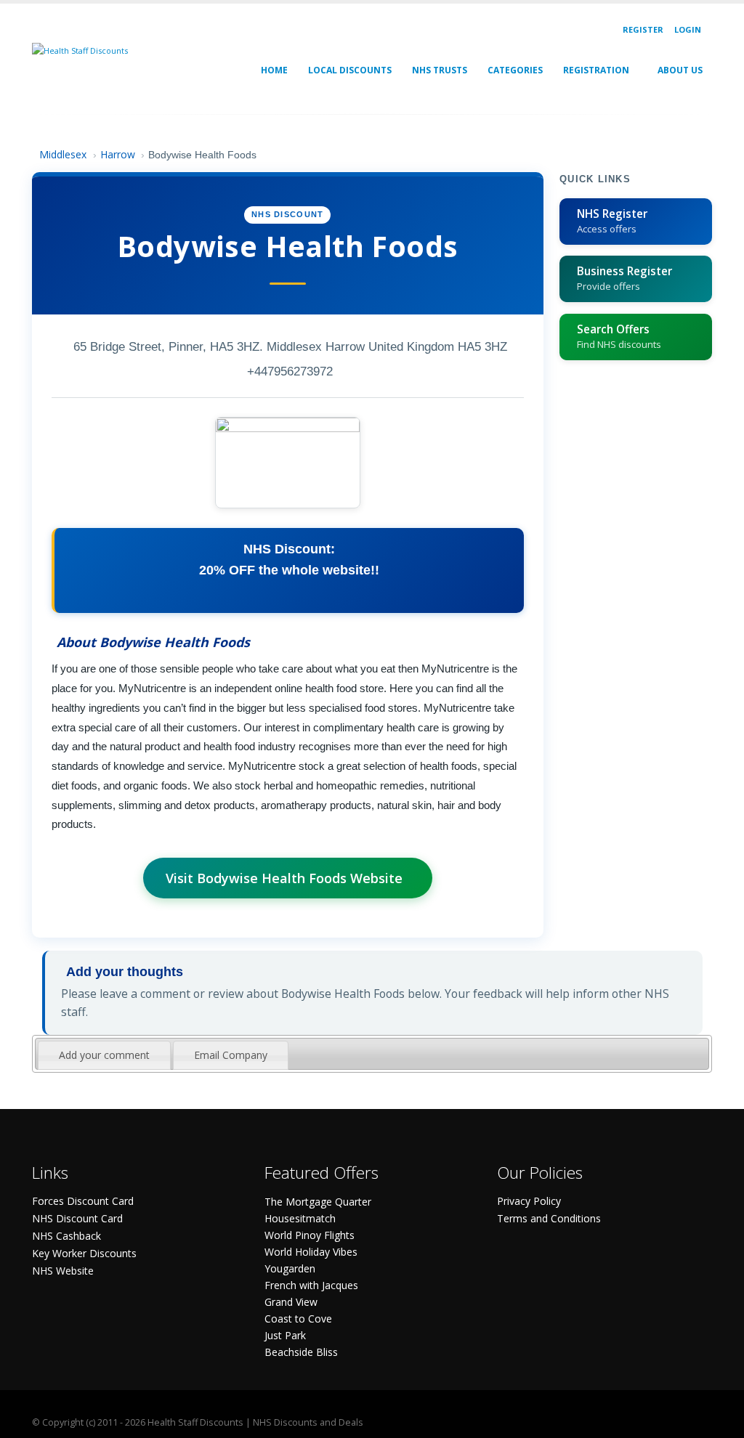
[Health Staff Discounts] (80, 49)
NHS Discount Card (77, 1218)
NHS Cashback (66, 1236)
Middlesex (62, 154)
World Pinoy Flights (309, 1235)
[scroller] (719, 1420)
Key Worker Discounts (84, 1253)
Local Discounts (350, 70)
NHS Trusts (439, 70)
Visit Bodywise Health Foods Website (284, 878)
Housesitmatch (300, 1218)
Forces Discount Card (83, 1201)
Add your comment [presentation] (104, 1055)
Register (643, 29)
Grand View (291, 1302)
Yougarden (289, 1268)
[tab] (104, 1055)
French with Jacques (311, 1285)
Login (687, 29)
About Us (680, 70)
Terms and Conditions (549, 1218)
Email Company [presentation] (230, 1055)
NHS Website (63, 1270)
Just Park (285, 1335)
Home (274, 70)
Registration (596, 70)
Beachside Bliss (301, 1352)
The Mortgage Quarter (317, 1202)
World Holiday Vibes (310, 1252)
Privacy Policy (529, 1201)
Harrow (117, 154)
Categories (515, 70)
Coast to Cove (298, 1318)
